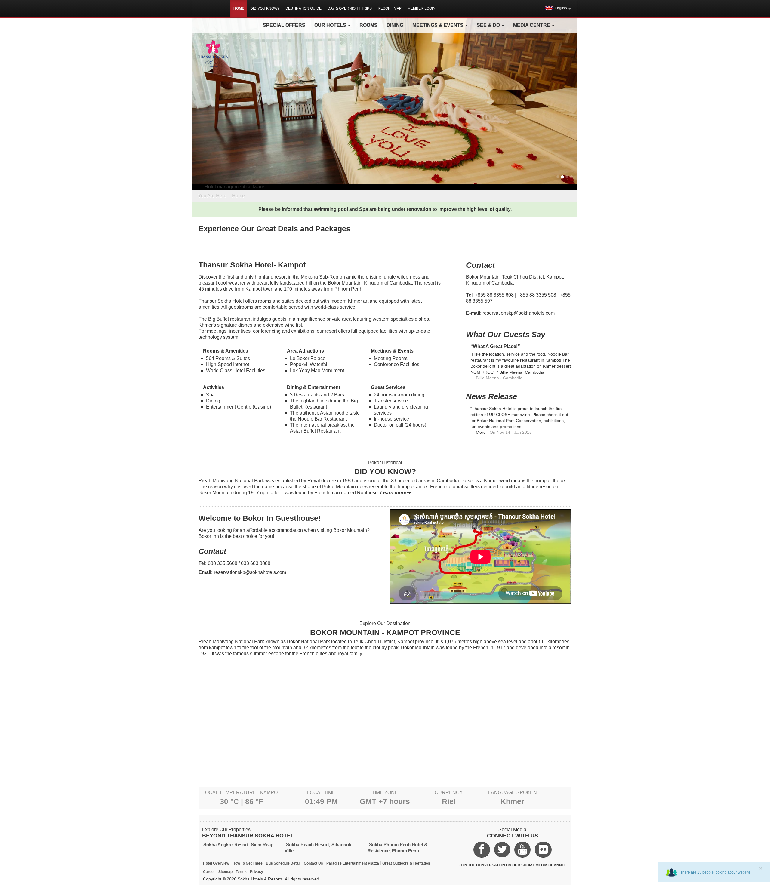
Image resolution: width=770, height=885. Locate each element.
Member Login (422, 8)
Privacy (256, 872)
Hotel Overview (216, 863)
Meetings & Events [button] (438, 25)
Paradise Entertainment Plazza (352, 863)
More (481, 432)
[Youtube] (522, 850)
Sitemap (225, 872)
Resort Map (390, 8)
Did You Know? (264, 8)
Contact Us (313, 863)
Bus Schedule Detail (283, 863)
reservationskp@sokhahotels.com (518, 313)
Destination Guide (303, 8)
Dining (395, 25)
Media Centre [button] (532, 25)
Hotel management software (234, 186)
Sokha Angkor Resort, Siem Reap (238, 844)
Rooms (368, 25)
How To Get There (248, 863)
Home (238, 8)
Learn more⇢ (395, 492)
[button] (558, 8)
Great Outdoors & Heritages (406, 863)
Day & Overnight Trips (350, 8)
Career (209, 872)
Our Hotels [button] (330, 25)
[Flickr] (543, 850)
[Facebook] (481, 850)
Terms (241, 872)
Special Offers (284, 25)
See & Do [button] (489, 25)
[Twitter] (502, 849)
